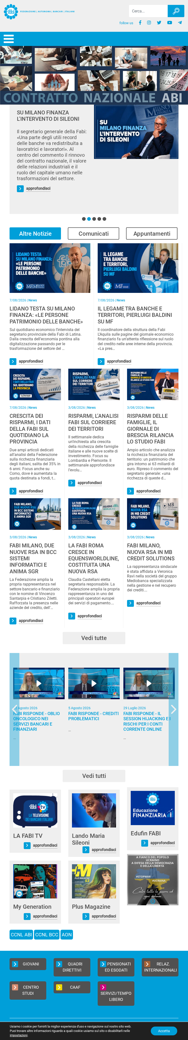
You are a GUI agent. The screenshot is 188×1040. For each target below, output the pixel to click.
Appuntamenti (151, 233)
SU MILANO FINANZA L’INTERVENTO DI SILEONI (48, 116)
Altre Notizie (35, 233)
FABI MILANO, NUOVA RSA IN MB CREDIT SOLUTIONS (151, 552)
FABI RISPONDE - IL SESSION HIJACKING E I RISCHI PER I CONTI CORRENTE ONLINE (147, 721)
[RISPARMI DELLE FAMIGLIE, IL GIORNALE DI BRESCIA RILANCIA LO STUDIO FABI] (152, 384)
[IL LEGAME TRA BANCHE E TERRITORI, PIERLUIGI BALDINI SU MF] (138, 268)
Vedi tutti (94, 776)
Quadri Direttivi (72, 967)
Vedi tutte (94, 638)
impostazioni (18, 1035)
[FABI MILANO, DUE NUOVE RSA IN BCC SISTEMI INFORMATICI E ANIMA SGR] (35, 513)
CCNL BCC (46, 935)
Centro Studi (30, 990)
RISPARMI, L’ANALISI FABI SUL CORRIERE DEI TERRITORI (93, 422)
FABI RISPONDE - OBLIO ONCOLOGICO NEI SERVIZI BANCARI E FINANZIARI (36, 721)
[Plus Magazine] (94, 881)
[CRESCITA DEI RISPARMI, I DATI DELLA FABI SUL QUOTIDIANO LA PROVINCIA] (35, 384)
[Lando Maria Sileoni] (94, 810)
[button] (83, 219)
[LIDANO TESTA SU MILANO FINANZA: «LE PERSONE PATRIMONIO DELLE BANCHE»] (50, 268)
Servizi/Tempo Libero (116, 996)
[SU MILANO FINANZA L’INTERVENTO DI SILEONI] (136, 132)
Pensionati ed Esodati (118, 967)
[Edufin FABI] (153, 807)
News (32, 300)
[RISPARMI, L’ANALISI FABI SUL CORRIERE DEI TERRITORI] (94, 384)
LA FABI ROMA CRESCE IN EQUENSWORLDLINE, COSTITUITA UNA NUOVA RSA (93, 558)
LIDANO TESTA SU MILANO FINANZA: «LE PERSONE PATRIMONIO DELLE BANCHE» (46, 315)
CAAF (75, 987)
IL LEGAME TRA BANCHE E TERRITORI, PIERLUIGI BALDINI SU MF (135, 315)
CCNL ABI (21, 935)
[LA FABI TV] (35, 810)
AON (67, 935)
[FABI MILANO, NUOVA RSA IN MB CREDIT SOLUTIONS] (152, 513)
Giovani (31, 964)
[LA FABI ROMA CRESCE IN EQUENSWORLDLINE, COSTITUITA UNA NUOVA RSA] (94, 513)
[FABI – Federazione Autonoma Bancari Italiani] (39, 12)
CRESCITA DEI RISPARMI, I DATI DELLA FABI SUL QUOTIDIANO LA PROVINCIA (30, 429)
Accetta (164, 1031)
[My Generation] (35, 881)
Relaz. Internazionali (160, 967)
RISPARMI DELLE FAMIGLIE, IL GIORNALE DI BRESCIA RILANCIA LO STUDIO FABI (150, 429)
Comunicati (94, 233)
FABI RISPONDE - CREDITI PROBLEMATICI (93, 716)
